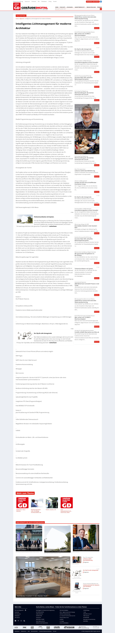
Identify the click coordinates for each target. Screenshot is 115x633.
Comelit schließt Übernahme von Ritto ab (87, 332)
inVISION (61, 619)
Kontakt (54, 631)
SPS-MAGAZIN (86, 617)
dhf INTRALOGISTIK (40, 612)
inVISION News (86, 610)
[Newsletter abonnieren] (18, 621)
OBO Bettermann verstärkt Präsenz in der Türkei (87, 284)
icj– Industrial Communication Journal (67, 615)
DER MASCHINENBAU (64, 610)
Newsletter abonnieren (93, 1)
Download (17, 612)
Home (17, 18)
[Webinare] (24, 621)
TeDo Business (18, 613)
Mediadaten (17, 615)
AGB (28, 631)
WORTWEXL (85, 621)
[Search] (101, 9)
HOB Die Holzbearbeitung (65, 613)
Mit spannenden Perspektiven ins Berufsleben (84, 254)
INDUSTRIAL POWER (40, 619)
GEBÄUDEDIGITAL (39, 613)
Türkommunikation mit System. (84, 268)
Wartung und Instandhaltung (89, 619)
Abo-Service (17, 617)
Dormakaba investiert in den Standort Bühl (86, 226)
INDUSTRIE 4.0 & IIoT (87, 613)
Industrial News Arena (64, 617)
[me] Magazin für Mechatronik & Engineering (45, 610)
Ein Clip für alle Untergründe (83, 49)
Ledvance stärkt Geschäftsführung (85, 171)
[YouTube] (21, 621)
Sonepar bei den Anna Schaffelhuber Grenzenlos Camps (85, 183)
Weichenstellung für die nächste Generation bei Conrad (84, 93)
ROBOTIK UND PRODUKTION (42, 623)
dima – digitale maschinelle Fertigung (67, 612)
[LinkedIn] (15, 621)
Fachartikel (21, 16)
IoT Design (62, 621)
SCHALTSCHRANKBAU (64, 623)
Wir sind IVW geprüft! (19, 610)
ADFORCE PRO (39, 615)
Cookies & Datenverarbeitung (45, 631)
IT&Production (86, 615)
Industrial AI (38, 617)
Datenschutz (23, 631)
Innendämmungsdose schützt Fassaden (86, 62)
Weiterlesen (96, 28)
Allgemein (22, 18)
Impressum (17, 631)
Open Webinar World (40, 621)
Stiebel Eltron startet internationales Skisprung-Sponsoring (85, 17)
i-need (84, 612)
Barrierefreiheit (34, 631)
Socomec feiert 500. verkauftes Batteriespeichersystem (84, 78)
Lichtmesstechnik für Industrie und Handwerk (91, 585)
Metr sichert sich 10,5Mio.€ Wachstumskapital (82, 34)
